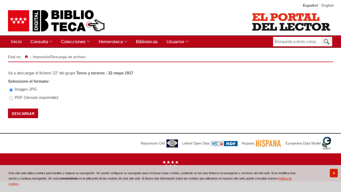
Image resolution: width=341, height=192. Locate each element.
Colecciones (73, 41)
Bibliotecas (147, 41)
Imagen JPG (26, 89)
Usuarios (175, 41)
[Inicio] (26, 57)
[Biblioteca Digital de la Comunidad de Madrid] (56, 20)
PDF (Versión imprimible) (36, 97)
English (328, 5)
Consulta (39, 41)
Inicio (16, 41)
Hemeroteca (111, 41)
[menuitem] (17, 42)
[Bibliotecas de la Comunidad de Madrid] (291, 22)
